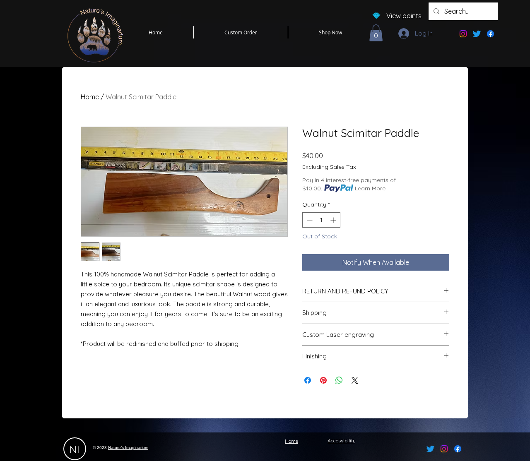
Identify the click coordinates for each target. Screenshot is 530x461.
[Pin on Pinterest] (323, 380)
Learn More (370, 188)
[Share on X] (355, 380)
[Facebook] (490, 33)
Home (90, 97)
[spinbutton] (321, 220)
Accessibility (342, 440)
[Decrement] (309, 220)
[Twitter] (477, 33)
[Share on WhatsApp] (339, 380)
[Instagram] (463, 33)
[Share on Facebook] (308, 380)
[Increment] (334, 220)
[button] (376, 32)
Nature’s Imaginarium (128, 447)
